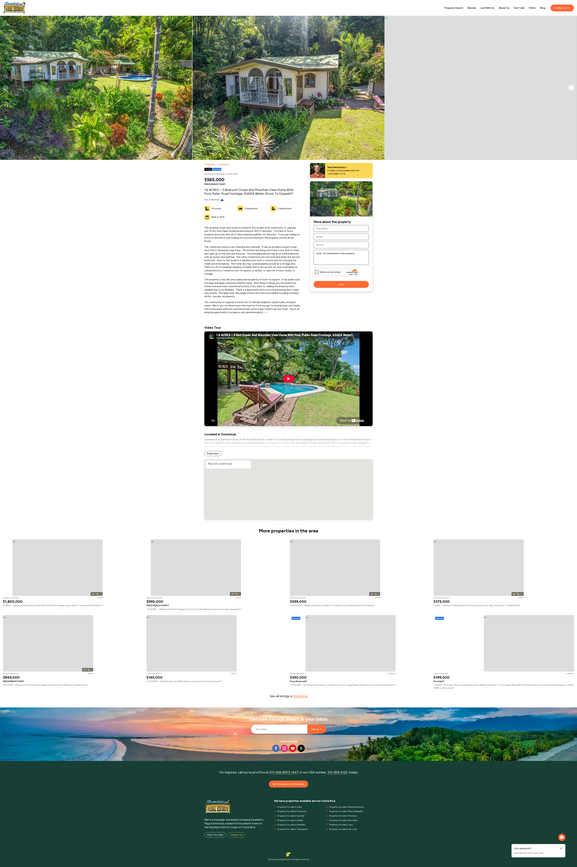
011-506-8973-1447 (284, 772)
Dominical (223, 164)
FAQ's (532, 7)
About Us (504, 7)
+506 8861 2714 (336, 173)
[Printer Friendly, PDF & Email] (222, 200)
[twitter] (301, 748)
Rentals (472, 7)
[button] (571, 88)
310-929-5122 (337, 772)
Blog (542, 7)
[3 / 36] (481, 88)
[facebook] (275, 748)
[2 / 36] (288, 88)
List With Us (487, 7)
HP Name (249, 709)
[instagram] (284, 748)
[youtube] (292, 748)
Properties (210, 164)
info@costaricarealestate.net (343, 170)
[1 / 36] (96, 88)
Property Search (453, 7)
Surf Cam (519, 7)
